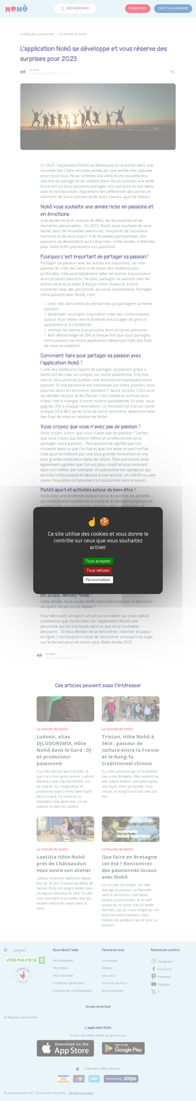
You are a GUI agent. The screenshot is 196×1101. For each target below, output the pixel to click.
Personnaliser (98, 579)
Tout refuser (98, 570)
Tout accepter (98, 560)
